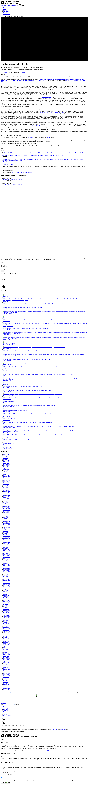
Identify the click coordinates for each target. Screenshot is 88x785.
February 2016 (6, 610)
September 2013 (6, 646)
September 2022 (6, 512)
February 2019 (6, 565)
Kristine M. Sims (7, 416)
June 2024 (5, 486)
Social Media (52, 155)
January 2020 (6, 552)
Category (3, 266)
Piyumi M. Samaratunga (8, 406)
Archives (5, 10)
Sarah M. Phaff (6, 375)
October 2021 (6, 526)
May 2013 (5, 651)
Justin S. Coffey (6, 308)
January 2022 (6, 522)
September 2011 (6, 675)
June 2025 (5, 471)
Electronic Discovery (12, 154)
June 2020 (5, 545)
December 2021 (6, 523)
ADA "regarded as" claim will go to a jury (12, 184)
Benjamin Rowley (7, 399)
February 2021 (6, 536)
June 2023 (5, 501)
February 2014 (6, 640)
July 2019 (5, 559)
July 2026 (5, 455)
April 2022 (5, 518)
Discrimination (24, 72)
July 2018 (5, 574)
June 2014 (5, 635)
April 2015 (5, 622)
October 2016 (6, 600)
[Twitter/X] (4, 284)
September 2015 (6, 616)
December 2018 (6, 568)
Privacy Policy (55, 729)
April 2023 (5, 503)
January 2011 (6, 685)
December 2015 (6, 612)
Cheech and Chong (37, 152)
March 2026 (6, 460)
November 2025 (6, 465)
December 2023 (6, 494)
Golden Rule (55, 154)
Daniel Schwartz (19, 140)
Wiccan (61, 155)
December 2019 (6, 553)
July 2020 (5, 544)
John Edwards (82, 154)
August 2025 (6, 469)
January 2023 (6, 507)
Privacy (5, 711)
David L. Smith (6, 420)
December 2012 (6, 657)
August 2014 (6, 632)
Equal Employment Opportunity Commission (27, 154)
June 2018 (5, 575)
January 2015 (6, 626)
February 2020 (6, 550)
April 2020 (5, 548)
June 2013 (5, 649)
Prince (31, 155)
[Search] (20, 5)
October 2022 (6, 511)
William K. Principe (7, 387)
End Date (3, 269)
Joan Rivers (75, 154)
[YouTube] (4, 288)
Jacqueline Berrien (68, 154)
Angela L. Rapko (7, 391)
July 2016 (5, 604)
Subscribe (3, 276)
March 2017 (6, 594)
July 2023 (5, 500)
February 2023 (6, 506)
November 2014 (6, 628)
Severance (42, 155)
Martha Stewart (4, 155)
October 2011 (6, 674)
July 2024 (5, 485)
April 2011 (5, 682)
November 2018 (6, 569)
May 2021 (5, 532)
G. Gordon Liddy (48, 154)
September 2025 (6, 468)
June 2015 (5, 620)
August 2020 (6, 543)
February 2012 (6, 669)
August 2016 (6, 602)
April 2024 (5, 489)
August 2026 (6, 454)
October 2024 (6, 481)
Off (6, 777)
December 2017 (6, 583)
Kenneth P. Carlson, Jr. (8, 305)
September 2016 (6, 601)
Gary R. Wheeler (7, 444)
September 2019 (6, 557)
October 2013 (6, 644)
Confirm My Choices (5, 783)
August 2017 (6, 588)
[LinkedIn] (4, 286)
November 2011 (6, 673)
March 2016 (6, 609)
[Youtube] (4, 720)
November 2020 (6, 539)
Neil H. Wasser (6, 441)
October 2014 (6, 630)
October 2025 (6, 466)
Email (11, 164)
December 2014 (6, 627)
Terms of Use (6, 710)
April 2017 (5, 592)
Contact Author (19, 172)
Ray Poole (5, 384)
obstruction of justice (46, 97)
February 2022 (6, 521)
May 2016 (5, 606)
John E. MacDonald (7, 360)
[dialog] (44, 729)
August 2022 (6, 513)
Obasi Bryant (6, 301)
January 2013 (6, 656)
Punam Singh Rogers (8, 395)
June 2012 (5, 664)
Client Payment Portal (8, 708)
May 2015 (5, 621)
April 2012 (5, 667)
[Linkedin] (4, 723)
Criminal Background (70, 152)
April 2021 (5, 533)
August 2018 (6, 573)
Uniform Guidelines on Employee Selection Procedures (52, 112)
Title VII (57, 155)
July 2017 (5, 589)
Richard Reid (36, 155)
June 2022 (5, 516)
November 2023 (6, 495)
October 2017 (6, 585)
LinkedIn (25, 172)
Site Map (5, 714)
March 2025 (6, 475)
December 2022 (6, 508)
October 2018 (6, 570)
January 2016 (6, 611)
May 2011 (5, 680)
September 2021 (6, 527)
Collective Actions (46, 152)
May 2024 (5, 487)
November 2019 (6, 554)
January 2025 (6, 477)
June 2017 (5, 590)
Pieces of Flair (26, 155)
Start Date (3, 268)
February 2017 (6, 595)
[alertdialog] (44, 759)
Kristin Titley (6, 432)
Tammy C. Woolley (7, 448)
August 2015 (6, 617)
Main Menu (16, 5)
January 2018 (6, 581)
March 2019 (6, 564)
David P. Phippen (7, 380)
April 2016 (5, 607)
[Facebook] (3, 283)
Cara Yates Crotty (7, 317)
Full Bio (13, 172)
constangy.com (6, 14)
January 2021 (6, 537)
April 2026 (5, 459)
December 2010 (6, 687)
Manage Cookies (7, 713)
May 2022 (5, 517)
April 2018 (5, 578)
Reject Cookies (12, 731)
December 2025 (6, 464)
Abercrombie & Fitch (8, 152)
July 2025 (5, 470)
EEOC (5, 154)
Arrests (21, 152)
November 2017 (6, 584)
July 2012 (5, 663)
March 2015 (6, 623)
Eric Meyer (30, 137)
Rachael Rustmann (7, 402)
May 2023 (5, 502)
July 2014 (5, 633)
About (4, 9)
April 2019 (5, 563)
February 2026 (6, 461)
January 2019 (6, 567)
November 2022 (6, 510)
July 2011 (5, 678)
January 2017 (6, 596)
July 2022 (5, 515)
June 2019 (5, 560)
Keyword (3, 265)
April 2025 (5, 474)
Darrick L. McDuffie (7, 364)
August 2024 (6, 484)
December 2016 (6, 597)
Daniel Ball (5, 296)
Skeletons (47, 155)
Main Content (11, 5)
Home (4, 7)
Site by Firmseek (7, 715)
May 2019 (5, 562)
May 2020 (5, 547)
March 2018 (6, 579)
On (3, 777)
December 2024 (6, 479)
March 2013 (6, 653)
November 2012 (6, 658)
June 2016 (5, 605)
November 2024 (6, 480)
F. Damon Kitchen (7, 348)
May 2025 (5, 472)
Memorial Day (11, 155)
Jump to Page (3, 703)
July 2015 (5, 618)
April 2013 (5, 652)
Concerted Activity (55, 152)
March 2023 (6, 505)
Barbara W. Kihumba (8, 344)
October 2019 (6, 555)
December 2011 (6, 672)
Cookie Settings (4, 5)
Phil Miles (49, 137)
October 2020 (6, 541)
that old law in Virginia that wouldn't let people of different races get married (33, 125)
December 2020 (6, 538)
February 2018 (6, 580)
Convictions (62, 152)
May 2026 (5, 458)
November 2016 (6, 599)
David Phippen (46, 140)
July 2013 (5, 648)
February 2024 (6, 491)
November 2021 (6, 524)
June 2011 (5, 679)
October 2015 (6, 615)
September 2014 (6, 631)
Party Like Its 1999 (19, 155)
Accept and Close (20, 731)
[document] (44, 759)
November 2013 (6, 643)
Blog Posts (30, 172)
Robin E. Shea (5, 72)
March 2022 (6, 519)
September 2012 (6, 661)
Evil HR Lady (40, 154)
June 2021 (5, 531)
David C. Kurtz (6, 352)
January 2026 (6, 463)
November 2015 (6, 614)
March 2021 (6, 534)
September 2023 (6, 497)
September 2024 (6, 482)
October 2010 (6, 689)
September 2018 (6, 571)
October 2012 (6, 659)
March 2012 (6, 668)
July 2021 (5, 529)
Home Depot (61, 154)
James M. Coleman (7, 313)
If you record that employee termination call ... (13, 179)
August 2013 (6, 647)
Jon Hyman (27, 140)
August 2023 (6, 498)
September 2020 (6, 542)
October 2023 (6, 496)
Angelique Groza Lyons (8, 357)
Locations (5, 709)
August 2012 (6, 662)
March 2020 (6, 549)
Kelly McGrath (6, 368)
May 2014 (5, 636)
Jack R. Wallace (6, 437)
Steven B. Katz (6, 339)
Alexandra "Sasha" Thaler (9, 427)
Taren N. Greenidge (7, 334)
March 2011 (6, 683)
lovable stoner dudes (75, 103)
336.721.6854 (6, 164)
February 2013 (6, 654)
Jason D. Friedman (7, 329)
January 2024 (6, 492)
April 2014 (5, 637)
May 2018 (5, 576)
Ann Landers (17, 152)
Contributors (6, 11)
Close (2, 739)
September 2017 (6, 586)
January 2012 (6, 670)
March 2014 (6, 638)
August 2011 (6, 677)
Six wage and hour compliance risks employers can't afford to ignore (18, 182)
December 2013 (6, 642)
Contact (5, 12)
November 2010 (6, 688)
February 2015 (6, 625)
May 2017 (5, 591)
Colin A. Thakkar (7, 423)
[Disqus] (44, 203)
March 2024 (6, 490)
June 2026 (5, 456)
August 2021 (6, 528)
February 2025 (6, 476)
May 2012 (5, 665)
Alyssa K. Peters (7, 371)
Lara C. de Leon (6, 321)
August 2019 (6, 558)
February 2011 (6, 684)
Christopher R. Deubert (8, 326)
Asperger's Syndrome (28, 152)
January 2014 (6, 641)
